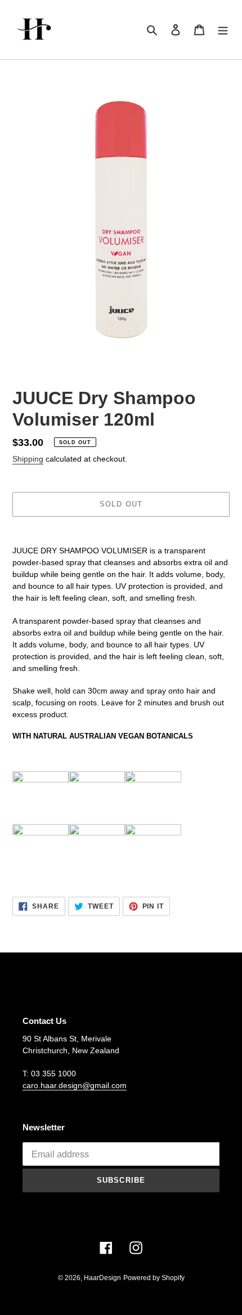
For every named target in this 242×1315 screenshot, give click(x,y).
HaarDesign (102, 1278)
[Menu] (223, 29)
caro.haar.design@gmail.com (75, 1085)
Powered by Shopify (154, 1278)
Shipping (27, 458)
